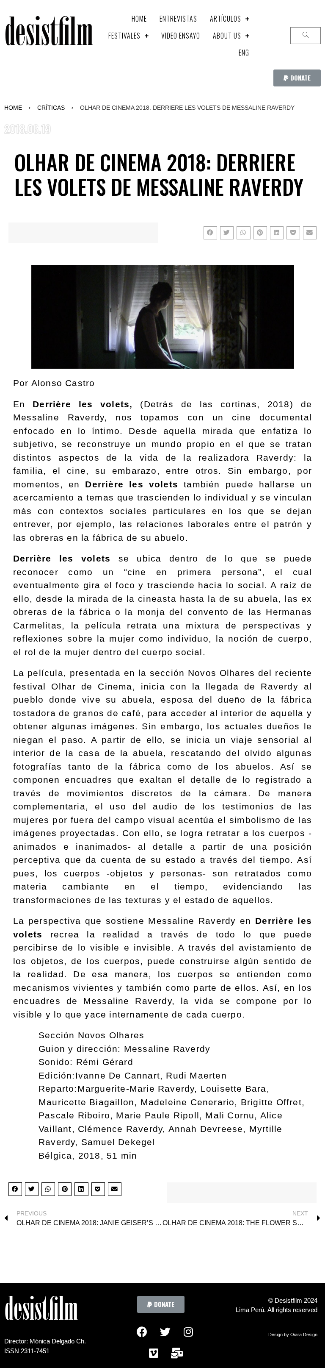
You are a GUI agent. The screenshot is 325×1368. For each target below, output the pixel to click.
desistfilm (48, 36)
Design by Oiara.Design (292, 1334)
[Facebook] (141, 1332)
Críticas (51, 107)
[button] (297, 78)
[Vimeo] (153, 1353)
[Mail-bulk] (176, 1353)
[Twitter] (165, 1332)
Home (13, 107)
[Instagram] (188, 1332)
